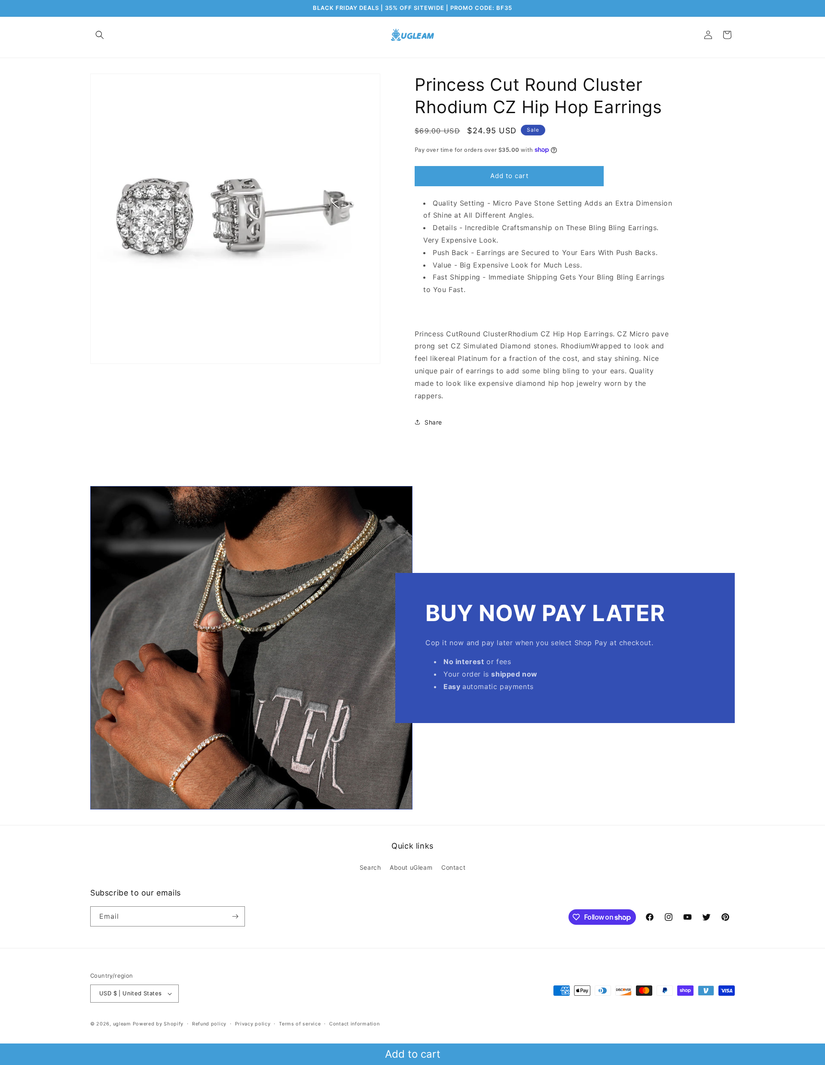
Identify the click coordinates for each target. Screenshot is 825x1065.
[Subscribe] (235, 916)
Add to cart (412, 1054)
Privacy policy (253, 1024)
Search (370, 867)
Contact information (354, 1024)
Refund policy (209, 1024)
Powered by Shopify (158, 1024)
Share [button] (433, 422)
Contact (453, 867)
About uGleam (411, 867)
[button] (99, 34)
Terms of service (300, 1024)
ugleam (122, 1024)
